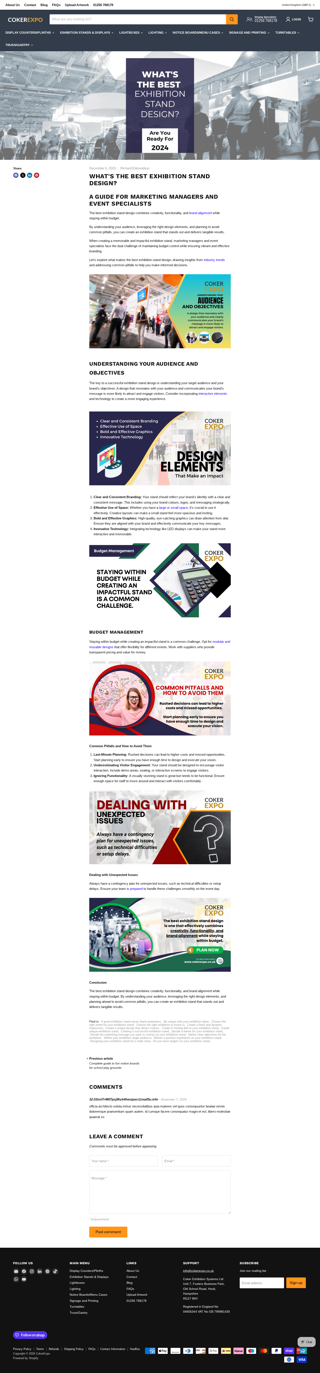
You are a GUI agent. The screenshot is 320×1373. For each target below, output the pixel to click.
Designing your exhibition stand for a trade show (120, 1041)
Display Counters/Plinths (28, 32)
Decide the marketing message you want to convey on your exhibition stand (138, 1034)
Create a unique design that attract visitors (132, 1028)
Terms (40, 1349)
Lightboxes (129, 32)
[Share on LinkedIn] (29, 175)
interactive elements (213, 393)
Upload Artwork (77, 5)
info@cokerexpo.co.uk (198, 1270)
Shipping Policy (74, 1349)
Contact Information (112, 1349)
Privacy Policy (22, 1349)
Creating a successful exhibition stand (145, 1031)
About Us (12, 5)
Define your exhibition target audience (127, 1037)
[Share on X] (22, 175)
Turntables (286, 32)
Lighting (156, 32)
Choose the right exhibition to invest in (160, 1024)
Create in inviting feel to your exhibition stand (190, 1028)
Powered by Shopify (25, 1358)
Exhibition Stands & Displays (85, 32)
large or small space (173, 507)
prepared (136, 889)
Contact (30, 5)
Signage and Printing (248, 32)
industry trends (214, 260)
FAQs (56, 5)
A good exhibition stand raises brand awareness (131, 1021)
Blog (44, 5)
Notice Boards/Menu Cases (197, 32)
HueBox (135, 1349)
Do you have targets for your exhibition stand (181, 1041)
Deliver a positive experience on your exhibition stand (187, 1037)
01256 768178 (103, 5)
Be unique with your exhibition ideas (186, 1021)
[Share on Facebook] (16, 175)
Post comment (108, 1232)
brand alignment (200, 213)
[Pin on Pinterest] (36, 175)
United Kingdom (296, 5)
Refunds (54, 1349)
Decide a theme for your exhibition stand (197, 1031)
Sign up (296, 1282)
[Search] (232, 19)
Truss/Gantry (17, 45)
